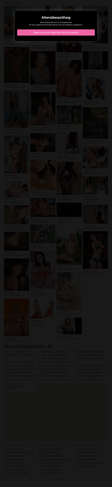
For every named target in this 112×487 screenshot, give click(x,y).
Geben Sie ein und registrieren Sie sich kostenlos (56, 32)
